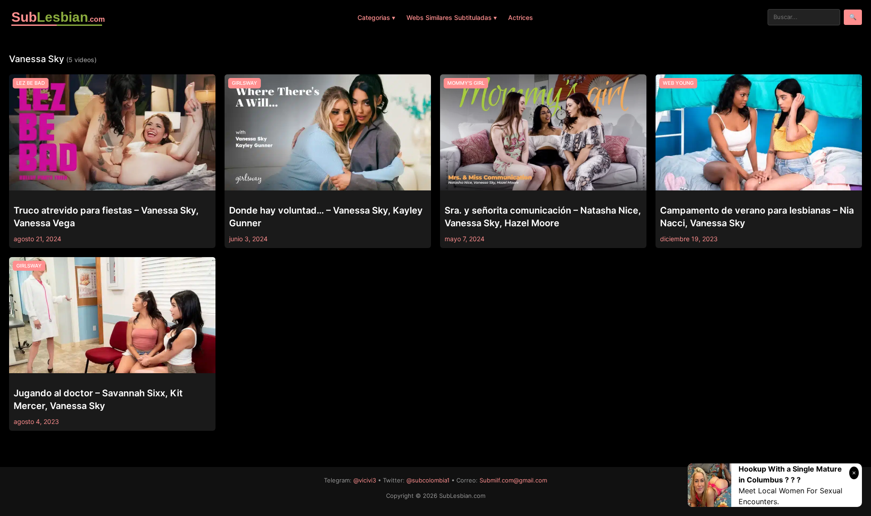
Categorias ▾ (376, 17)
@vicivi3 (364, 480)
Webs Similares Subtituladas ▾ (451, 17)
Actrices (520, 17)
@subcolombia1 (428, 480)
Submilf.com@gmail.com (513, 480)
